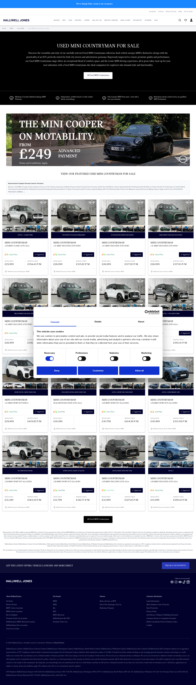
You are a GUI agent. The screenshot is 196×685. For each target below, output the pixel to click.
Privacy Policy (151, 611)
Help (180, 11)
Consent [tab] (55, 322)
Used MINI (20, 28)
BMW (55, 601)
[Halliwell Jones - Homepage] (19, 20)
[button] (87, 163)
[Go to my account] (184, 21)
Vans (156, 20)
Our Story (9, 601)
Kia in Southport (12, 615)
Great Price (13, 255)
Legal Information (152, 601)
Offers (87, 20)
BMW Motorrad (58, 615)
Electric (78, 20)
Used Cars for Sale (12, 629)
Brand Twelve (59, 643)
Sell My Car (97, 20)
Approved (40, 255)
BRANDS (57, 20)
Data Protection (152, 608)
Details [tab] (98, 321)
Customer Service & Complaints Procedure (161, 618)
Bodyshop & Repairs (107, 608)
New (64, 20)
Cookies (149, 625)
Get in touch (188, 11)
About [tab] (141, 321)
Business (148, 20)
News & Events (171, 11)
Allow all (139, 370)
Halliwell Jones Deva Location (16, 625)
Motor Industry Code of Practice (157, 605)
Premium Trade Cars (60, 622)
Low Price (61, 412)
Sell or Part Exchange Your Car (110, 605)
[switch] (82, 358)
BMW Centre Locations (14, 608)
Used (70, 20)
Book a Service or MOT (108, 601)
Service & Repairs (111, 20)
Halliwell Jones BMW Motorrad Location (20, 622)
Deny (56, 370)
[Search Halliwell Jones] (178, 20)
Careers (161, 11)
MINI (11, 28)
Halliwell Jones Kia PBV (61, 618)
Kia (54, 608)
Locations (152, 11)
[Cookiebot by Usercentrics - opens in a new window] (146, 312)
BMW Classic (125, 20)
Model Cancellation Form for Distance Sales (161, 622)
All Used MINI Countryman (98, 75)
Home (4, 28)
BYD (54, 611)
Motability (137, 20)
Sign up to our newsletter (175, 565)
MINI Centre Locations (14, 611)
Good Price (110, 490)
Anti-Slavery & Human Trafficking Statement (162, 615)
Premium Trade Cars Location (16, 618)
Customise (98, 370)
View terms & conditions (15, 192)
